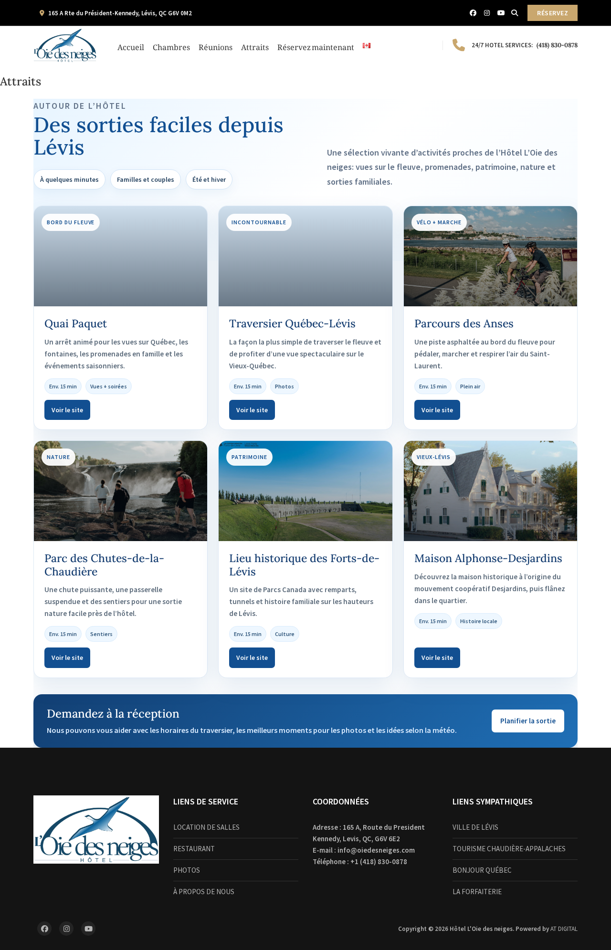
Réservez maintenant (315, 45)
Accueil (130, 45)
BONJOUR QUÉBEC (482, 870)
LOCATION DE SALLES (206, 827)
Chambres (171, 45)
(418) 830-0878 (525, 45)
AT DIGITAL (564, 929)
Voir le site (67, 410)
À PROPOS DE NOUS (203, 891)
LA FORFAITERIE (477, 891)
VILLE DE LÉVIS (475, 827)
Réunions (215, 45)
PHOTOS (186, 870)
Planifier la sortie (528, 720)
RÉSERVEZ (552, 13)
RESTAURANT (194, 848)
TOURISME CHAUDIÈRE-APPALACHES (509, 848)
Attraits (255, 45)
